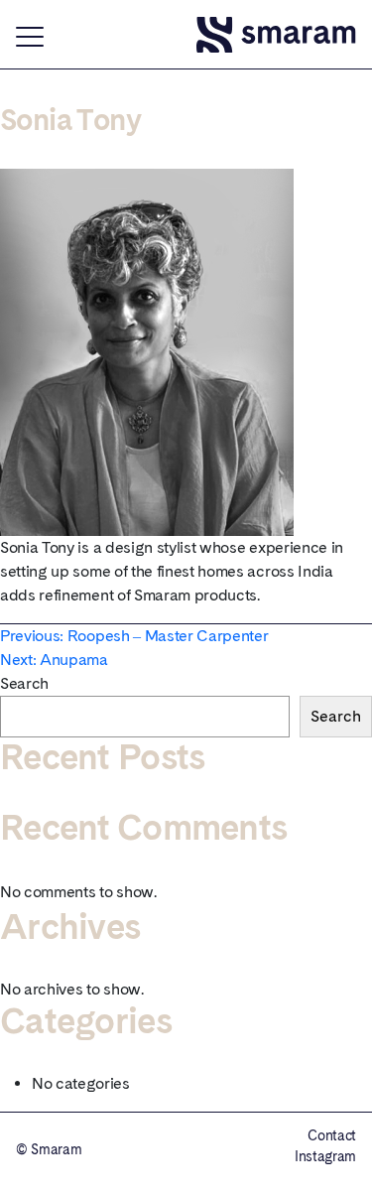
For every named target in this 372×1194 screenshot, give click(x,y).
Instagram (325, 1156)
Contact (332, 1135)
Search (24, 683)
